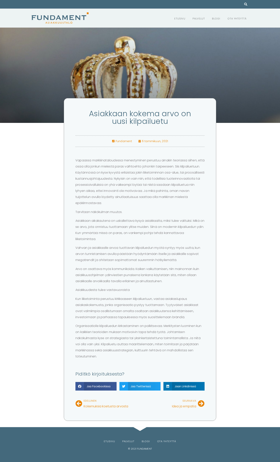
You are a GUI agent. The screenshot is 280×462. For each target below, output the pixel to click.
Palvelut (199, 18)
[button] (246, 4)
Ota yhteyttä (236, 18)
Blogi (216, 18)
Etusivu (179, 18)
